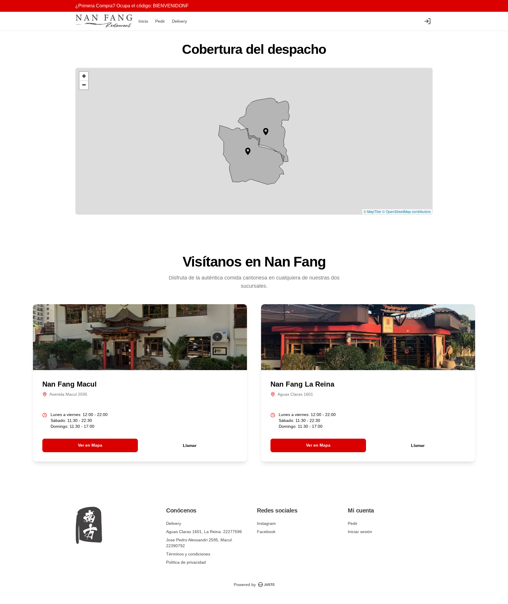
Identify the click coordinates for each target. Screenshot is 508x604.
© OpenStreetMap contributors (406, 211)
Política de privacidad (186, 562)
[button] (266, 131)
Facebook (266, 531)
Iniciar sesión (360, 531)
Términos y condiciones (188, 554)
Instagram (266, 523)
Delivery (179, 21)
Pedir (160, 21)
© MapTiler (372, 211)
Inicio (143, 21)
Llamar (189, 445)
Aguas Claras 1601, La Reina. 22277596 (204, 531)
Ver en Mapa (90, 445)
